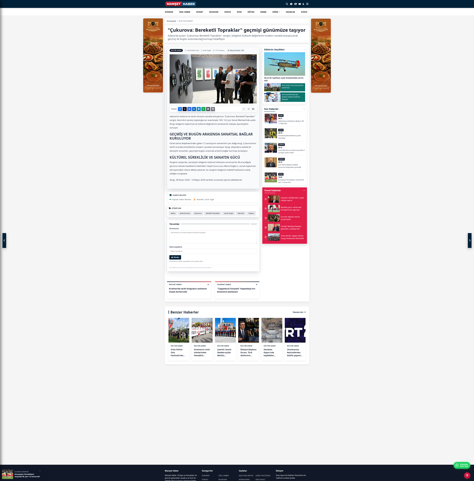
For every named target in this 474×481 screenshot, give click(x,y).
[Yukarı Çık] (467, 475)
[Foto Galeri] (295, 4)
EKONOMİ (213, 12)
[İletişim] (300, 4)
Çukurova (197, 213)
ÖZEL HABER (184, 12)
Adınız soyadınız (175, 247)
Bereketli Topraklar (213, 213)
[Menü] (307, 4)
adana (173, 213)
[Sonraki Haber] (470, 240)
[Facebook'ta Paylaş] (180, 109)
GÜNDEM (169, 12)
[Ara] (287, 4)
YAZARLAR (290, 12)
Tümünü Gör (298, 312)
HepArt (251, 213)
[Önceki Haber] (4, 240)
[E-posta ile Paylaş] (208, 109)
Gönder (176, 257)
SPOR (239, 12)
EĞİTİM (251, 12)
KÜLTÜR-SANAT (176, 50)
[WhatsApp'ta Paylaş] (203, 109)
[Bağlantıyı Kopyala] (213, 109)
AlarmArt (241, 213)
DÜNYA (227, 12)
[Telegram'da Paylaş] (199, 109)
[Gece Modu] (303, 4)
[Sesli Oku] (253, 109)
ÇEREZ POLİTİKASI (263, 475)
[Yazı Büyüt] (248, 109)
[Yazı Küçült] (244, 109)
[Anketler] (291, 4)
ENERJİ (263, 12)
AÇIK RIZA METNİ (246, 475)
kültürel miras (185, 213)
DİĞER (275, 12)
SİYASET (199, 12)
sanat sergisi (228, 213)
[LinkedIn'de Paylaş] (194, 109)
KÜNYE (304, 12)
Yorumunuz (174, 228)
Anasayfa (171, 21)
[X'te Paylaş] (185, 109)
